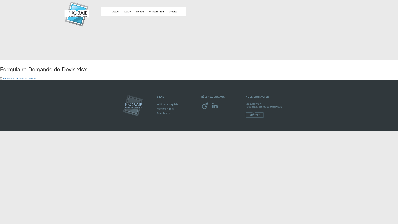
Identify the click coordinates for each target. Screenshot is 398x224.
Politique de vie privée (167, 104)
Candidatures (163, 113)
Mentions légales (165, 108)
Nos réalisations (156, 11)
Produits (140, 11)
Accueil (116, 11)
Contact (173, 11)
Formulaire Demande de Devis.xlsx (20, 78)
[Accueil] (77, 13)
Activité (128, 11)
